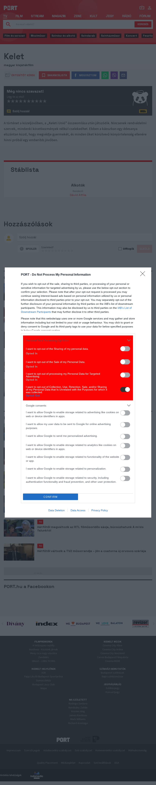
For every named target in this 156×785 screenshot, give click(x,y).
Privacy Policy (99, 510)
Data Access (78, 510)
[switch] (125, 348)
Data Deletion (56, 510)
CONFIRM (51, 496)
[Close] (143, 274)
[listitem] (78, 340)
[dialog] (78, 392)
